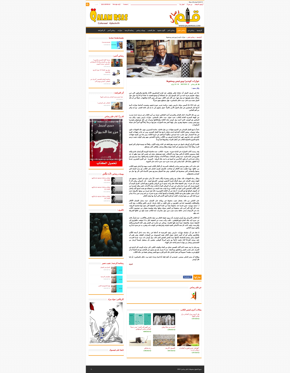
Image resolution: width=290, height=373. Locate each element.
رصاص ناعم (171, 30)
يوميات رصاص (140, 30)
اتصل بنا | (181, 4)
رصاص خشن (181, 30)
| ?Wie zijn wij (117, 4)
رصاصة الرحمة (129, 30)
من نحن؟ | (189, 4)
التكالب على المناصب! (103, 103)
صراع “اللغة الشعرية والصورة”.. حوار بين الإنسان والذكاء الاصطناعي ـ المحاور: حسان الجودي (100, 62)
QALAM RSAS (105, 4)
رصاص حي (191, 30)
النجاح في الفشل (105, 267)
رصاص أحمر (111, 30)
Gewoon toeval (106, 42)
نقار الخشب (151, 30)
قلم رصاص (194, 84)
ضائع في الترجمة (105, 276)
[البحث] (87, 4)
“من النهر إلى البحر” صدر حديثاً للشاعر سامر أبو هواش (141, 328)
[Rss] (91, 369)
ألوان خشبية (161, 30)
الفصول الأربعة (170, 348)
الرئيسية (199, 30)
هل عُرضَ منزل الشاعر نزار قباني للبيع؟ (111, 97)
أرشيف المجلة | (199, 4)
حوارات (120, 30)
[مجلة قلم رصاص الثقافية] (145, 16)
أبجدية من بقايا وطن (168, 327)
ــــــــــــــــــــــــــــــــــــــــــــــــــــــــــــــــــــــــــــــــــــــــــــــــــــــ (154, 4)
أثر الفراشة (101, 30)
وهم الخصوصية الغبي (104, 286)
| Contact (125, 4)
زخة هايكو (147, 348)
